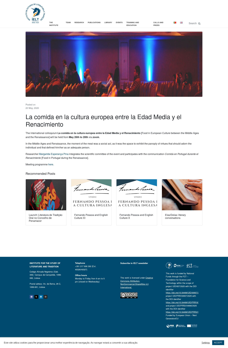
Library (108, 22)
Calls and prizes (158, 23)
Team (68, 22)
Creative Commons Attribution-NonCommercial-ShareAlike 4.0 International (136, 282)
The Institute (53, 23)
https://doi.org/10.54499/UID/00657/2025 (184, 292)
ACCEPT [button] (218, 342)
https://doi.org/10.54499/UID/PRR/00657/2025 (186, 302)
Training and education (132, 23)
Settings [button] (206, 342)
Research (79, 22)
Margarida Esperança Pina (54, 154)
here (50, 164)
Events (119, 22)
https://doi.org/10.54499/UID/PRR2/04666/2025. (187, 311)
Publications (94, 22)
